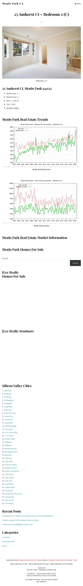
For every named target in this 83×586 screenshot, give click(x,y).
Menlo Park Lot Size (41, 226)
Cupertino (8, 406)
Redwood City (11, 468)
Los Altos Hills (11, 432)
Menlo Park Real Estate (19, 237)
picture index (12, 107)
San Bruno (9, 474)
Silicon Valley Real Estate (46, 574)
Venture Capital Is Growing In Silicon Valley (20, 520)
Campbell (8, 403)
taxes (4, 546)
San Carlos (9, 477)
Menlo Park (10, 439)
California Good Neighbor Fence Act (17, 524)
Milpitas (8, 445)
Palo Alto (9, 461)
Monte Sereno (11, 448)
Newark (8, 455)
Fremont (8, 419)
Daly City (8, 410)
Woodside (9, 503)
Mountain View (11, 452)
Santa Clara (10, 487)
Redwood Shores (12, 471)
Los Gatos (9, 435)
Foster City (8, 416)
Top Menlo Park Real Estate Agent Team (62, 560)
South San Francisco (13, 493)
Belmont (7, 393)
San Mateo (9, 484)
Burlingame (9, 400)
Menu (79, 4)
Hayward (9, 423)
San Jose (8, 481)
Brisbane (8, 397)
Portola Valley (11, 464)
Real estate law (8, 541)
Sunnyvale (9, 497)
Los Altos (9, 429)
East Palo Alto (10, 413)
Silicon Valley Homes (49, 580)
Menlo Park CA (12, 3)
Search (5, 258)
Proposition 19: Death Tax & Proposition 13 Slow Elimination (27, 516)
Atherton (8, 390)
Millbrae (8, 442)
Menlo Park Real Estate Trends (25, 119)
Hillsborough (10, 426)
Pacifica (8, 458)
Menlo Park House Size (41, 169)
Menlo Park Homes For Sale (23, 249)
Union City (9, 500)
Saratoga (9, 490)
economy (6, 537)
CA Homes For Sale (32, 580)
